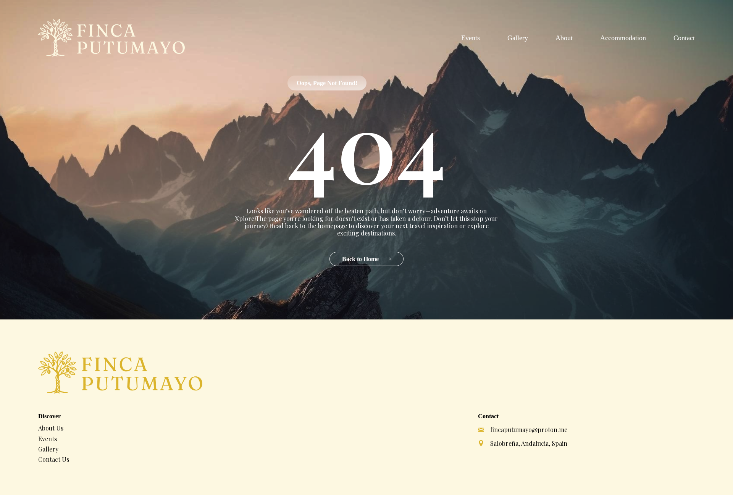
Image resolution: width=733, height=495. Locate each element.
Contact (684, 38)
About (564, 38)
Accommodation (623, 38)
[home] (111, 37)
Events (470, 38)
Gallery (517, 38)
